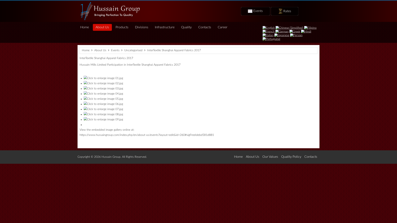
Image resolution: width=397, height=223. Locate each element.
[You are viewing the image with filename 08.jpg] (103, 114)
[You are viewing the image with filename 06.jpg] (103, 104)
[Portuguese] (271, 39)
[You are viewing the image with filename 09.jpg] (103, 119)
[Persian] (296, 35)
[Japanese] (281, 35)
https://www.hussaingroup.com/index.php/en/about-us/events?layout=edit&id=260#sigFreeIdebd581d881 (147, 135)
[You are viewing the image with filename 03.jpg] (103, 88)
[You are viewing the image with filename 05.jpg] (103, 98)
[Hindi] (306, 31)
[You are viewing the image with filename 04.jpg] (103, 93)
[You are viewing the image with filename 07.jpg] (103, 109)
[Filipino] (310, 28)
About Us (100, 50)
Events (115, 50)
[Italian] (268, 35)
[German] (282, 31)
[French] (269, 31)
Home (86, 50)
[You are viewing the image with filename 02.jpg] (103, 83)
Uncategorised (133, 50)
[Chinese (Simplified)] (289, 28)
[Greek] (294, 31)
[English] (269, 28)
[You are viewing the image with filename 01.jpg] (103, 78)
